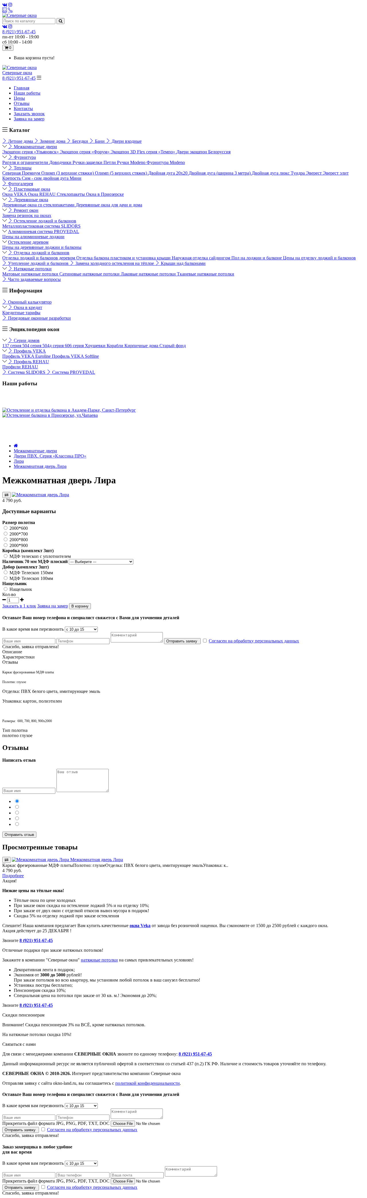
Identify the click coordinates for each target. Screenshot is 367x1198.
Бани (100, 141)
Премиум (31, 173)
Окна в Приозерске (105, 194)
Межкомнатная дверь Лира (40, 466)
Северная (12, 173)
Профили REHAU (20, 366)
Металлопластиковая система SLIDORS (41, 226)
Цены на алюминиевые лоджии (33, 236)
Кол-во (9, 594)
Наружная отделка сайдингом (201, 257)
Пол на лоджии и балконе (257, 257)
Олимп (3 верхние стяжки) (68, 173)
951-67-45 (19, 31)
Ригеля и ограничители (25, 162)
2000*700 (18, 533)
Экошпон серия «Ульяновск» (31, 151)
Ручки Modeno (132, 162)
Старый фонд (172, 345)
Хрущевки (96, 345)
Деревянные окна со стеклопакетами (39, 204)
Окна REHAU (42, 194)
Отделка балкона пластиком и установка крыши (124, 257)
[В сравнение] (6, 495)
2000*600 (18, 528)
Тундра (298, 173)
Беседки (80, 141)
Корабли (115, 345)
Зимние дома (53, 141)
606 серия (75, 345)
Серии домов (26, 340)
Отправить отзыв (19, 834)
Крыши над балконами (183, 263)
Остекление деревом (28, 242)
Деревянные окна (30, 199)
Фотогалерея (20, 183)
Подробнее (13, 875)
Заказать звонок (29, 113)
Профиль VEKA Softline (75, 356)
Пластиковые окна (31, 189)
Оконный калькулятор (29, 302)
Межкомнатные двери (35, 146)
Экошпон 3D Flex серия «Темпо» (143, 151)
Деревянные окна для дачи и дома (109, 204)
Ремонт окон (25, 210)
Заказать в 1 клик (19, 605)
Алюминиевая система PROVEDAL (43, 231)
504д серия (53, 345)
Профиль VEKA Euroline (27, 356)
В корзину (80, 606)
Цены (19, 98)
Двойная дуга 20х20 (168, 173)
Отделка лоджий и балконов (41, 252)
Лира (19, 461)
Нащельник (20, 589)
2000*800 (18, 539)
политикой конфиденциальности (147, 1083)
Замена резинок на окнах (26, 215)
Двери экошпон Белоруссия (203, 151)
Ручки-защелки (88, 162)
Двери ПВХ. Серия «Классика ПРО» (50, 456)
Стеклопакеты (71, 194)
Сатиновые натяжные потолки (90, 273)
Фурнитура (24, 157)
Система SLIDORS (26, 372)
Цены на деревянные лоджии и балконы (41, 247)
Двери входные (126, 141)
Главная (21, 87)
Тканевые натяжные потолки (205, 273)
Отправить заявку (182, 641)
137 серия (12, 345)
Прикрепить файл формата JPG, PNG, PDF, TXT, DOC (56, 1123)
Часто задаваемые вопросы (34, 279)
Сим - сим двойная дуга (46, 178)
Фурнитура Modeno (166, 162)
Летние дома (20, 141)
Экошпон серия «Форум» (85, 151)
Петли (110, 162)
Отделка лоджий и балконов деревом (39, 257)
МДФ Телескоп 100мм (30, 578)
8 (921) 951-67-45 (19, 78)
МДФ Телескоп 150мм (30, 572)
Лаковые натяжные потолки (149, 273)
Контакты (23, 108)
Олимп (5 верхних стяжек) (121, 173)
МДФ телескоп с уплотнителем (39, 556)
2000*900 (18, 545)
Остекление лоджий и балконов (44, 220)
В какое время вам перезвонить (33, 629)
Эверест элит (336, 173)
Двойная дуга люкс (271, 173)
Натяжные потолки (32, 268)
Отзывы (22, 103)
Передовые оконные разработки (39, 318)
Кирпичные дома (141, 345)
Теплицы (22, 167)
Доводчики (61, 162)
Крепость (12, 178)
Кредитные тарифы (21, 312)
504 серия (32, 345)
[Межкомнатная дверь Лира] (40, 494)
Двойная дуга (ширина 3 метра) (220, 173)
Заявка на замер (29, 118)
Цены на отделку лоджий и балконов (319, 257)
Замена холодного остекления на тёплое (114, 263)
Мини (75, 178)
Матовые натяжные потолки (30, 273)
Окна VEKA (15, 194)
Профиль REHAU (31, 361)
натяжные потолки (99, 959)
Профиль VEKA (29, 351)
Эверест (314, 173)
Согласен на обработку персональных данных (254, 640)
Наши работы (27, 93)
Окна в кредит (27, 307)
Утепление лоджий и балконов (38, 263)
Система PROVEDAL (73, 372)
